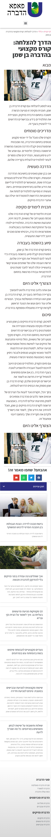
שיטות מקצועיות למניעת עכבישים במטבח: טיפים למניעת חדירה (24, 689)
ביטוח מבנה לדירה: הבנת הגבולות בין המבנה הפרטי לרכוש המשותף (24, 525)
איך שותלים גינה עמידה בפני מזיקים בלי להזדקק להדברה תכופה (23, 577)
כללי (40, 31)
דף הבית (47, 31)
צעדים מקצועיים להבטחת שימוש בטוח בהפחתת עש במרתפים (25, 651)
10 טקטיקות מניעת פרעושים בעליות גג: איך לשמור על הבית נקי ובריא (24, 614)
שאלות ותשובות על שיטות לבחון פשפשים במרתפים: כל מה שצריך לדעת (25, 729)
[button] (25, 23)
